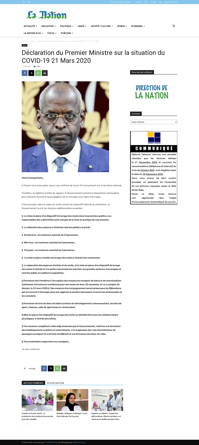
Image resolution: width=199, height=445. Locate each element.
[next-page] (28, 425)
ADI (160, 2)
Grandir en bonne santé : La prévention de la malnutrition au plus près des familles (37, 416)
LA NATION (49, 442)
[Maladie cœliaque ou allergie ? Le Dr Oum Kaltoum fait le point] (72, 400)
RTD (145, 2)
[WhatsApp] (38, 73)
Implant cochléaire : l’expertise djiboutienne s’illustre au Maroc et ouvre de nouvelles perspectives (106, 416)
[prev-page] (23, 425)
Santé (81, 26)
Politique (65, 26)
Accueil (25, 41)
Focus (50, 33)
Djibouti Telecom (170, 2)
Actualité (29, 26)
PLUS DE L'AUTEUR (55, 383)
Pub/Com (66, 33)
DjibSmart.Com (79, 442)
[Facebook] (24, 2)
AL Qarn (153, 2)
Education (48, 26)
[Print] (45, 73)
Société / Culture (101, 26)
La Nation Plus (32, 33)
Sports (121, 26)
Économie (136, 26)
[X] (29, 2)
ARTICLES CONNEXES (33, 383)
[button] (173, 26)
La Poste (138, 2)
